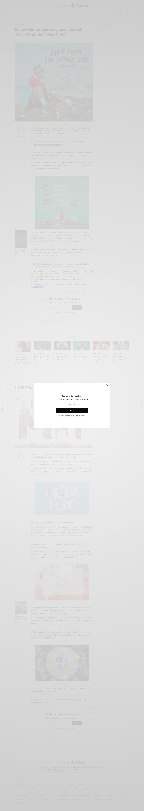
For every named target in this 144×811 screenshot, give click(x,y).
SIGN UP (72, 410)
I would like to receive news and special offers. (73, 415)
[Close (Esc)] (107, 386)
